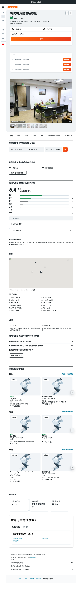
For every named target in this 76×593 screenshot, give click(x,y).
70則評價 (20, 18)
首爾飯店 (16, 541)
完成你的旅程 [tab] (16, 527)
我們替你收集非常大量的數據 (20, 566)
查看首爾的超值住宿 (67, 411)
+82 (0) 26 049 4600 (17, 23)
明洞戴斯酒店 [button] (46, 472)
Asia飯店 (25, 579)
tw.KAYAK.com (12, 579)
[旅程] (3, 39)
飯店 (20, 579)
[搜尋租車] (3, 20)
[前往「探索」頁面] (3, 30)
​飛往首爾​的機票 (17, 538)
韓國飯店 (32, 579)
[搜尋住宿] (3, 16)
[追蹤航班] (3, 33)
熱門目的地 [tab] (26, 527)
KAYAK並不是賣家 (17, 563)
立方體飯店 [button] (13, 436)
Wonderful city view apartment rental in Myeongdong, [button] (22, 473)
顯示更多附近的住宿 (67, 374)
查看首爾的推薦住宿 (67, 449)
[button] (74, 2)
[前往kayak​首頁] (12, 7)
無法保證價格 (33, 557)
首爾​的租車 (45, 538)
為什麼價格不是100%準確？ (20, 569)
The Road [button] (13, 398)
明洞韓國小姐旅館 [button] (47, 396)
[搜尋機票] (3, 12)
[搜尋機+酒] (3, 24)
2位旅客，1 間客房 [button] (18, 34)
